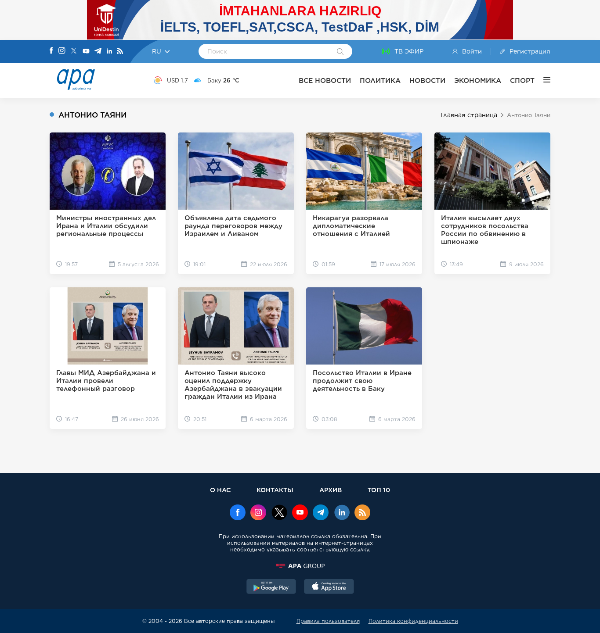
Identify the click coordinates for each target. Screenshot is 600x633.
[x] (279, 513)
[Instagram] (61, 51)
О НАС (220, 490)
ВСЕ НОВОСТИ (325, 80)
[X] (73, 51)
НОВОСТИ (427, 80)
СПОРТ (522, 80)
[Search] (340, 52)
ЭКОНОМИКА (477, 80)
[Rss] (120, 51)
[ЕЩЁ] (542, 80)
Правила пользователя (328, 621)
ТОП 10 (379, 490)
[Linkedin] (109, 51)
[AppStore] (329, 587)
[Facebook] (51, 51)
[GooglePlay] (271, 587)
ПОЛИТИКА (380, 80)
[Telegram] (97, 51)
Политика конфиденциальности (413, 621)
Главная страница (469, 114)
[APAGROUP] (300, 566)
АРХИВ (330, 490)
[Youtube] (86, 51)
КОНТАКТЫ (275, 490)
